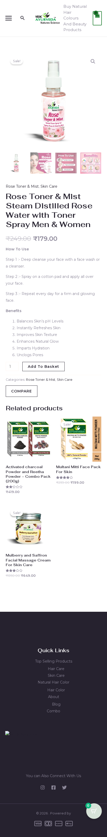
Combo (53, 711)
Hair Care (56, 668)
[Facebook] (53, 787)
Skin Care (49, 186)
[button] (22, 18)
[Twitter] (64, 787)
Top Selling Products (53, 661)
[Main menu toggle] (8, 18)
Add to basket (43, 366)
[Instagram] (42, 787)
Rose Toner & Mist (22, 186)
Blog (56, 704)
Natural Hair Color (53, 682)
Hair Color (56, 690)
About (53, 696)
